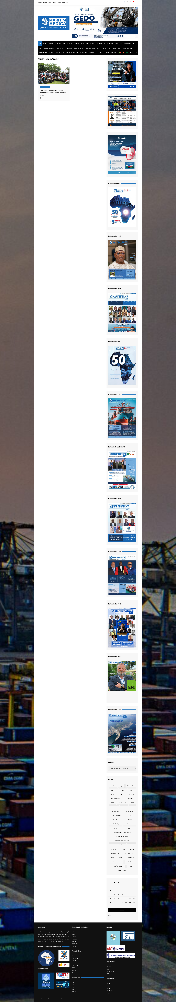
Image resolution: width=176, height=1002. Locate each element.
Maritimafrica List (43, 53)
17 (110, 898)
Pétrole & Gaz (69, 48)
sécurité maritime (115, 853)
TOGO (131, 866)
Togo (73, 972)
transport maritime (122, 870)
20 (122, 898)
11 (114, 894)
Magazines (51, 53)
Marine (40, 48)
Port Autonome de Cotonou (122, 836)
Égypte (73, 984)
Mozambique (75, 944)
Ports (131, 845)
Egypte (132, 803)
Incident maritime (112, 48)
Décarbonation (60, 48)
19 (118, 898)
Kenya (108, 986)
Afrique (121, 786)
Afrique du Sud (130, 786)
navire (129, 828)
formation (124, 807)
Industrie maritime (117, 815)
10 (110, 894)
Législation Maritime (79, 48)
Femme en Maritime (127, 48)
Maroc (115, 828)
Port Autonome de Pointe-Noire (122, 841)
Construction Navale (90, 48)
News (48, 87)
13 (122, 894)
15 (129, 894)
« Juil (109, 916)
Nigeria (73, 968)
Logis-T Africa (65, 2)
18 (114, 898)
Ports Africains (114, 849)
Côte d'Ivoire (131, 794)
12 (118, 894)
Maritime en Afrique (115, 824)
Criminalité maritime (100, 43)
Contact (107, 53)
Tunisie (73, 994)
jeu (131, 815)
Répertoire (91, 53)
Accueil (44, 43)
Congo (121, 794)
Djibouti (108, 983)
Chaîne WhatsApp (52, 2)
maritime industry (129, 824)
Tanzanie (109, 993)
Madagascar (75, 939)
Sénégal (112, 858)
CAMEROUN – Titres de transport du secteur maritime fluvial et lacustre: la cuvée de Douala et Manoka (53, 92)
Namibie (74, 946)
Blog (64, 43)
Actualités (51, 43)
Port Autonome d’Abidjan (117, 845)
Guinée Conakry (129, 811)
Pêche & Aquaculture (129, 43)
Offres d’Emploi (83, 53)
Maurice (74, 941)
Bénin (123, 790)
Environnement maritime (49, 48)
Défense (77, 43)
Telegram (59, 2)
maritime (130, 820)
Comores (74, 937)
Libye (73, 987)
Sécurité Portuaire (129, 853)
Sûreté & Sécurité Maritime (87, 43)
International (58, 43)
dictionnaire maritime (116, 798)
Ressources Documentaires (72, 53)
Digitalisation (70, 43)
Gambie (74, 961)
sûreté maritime (130, 858)
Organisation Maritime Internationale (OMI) (122, 832)
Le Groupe (99, 53)
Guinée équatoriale (111, 971)
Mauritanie (74, 992)
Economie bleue (118, 43)
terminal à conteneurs (117, 866)
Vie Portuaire (110, 43)
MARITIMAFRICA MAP (42, 2)
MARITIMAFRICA (116, 820)
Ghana (73, 963)
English (131, 53)
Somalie (108, 988)
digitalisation (130, 798)
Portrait (119, 48)
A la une (113, 790)
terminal (130, 862)
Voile (98, 48)
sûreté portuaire (116, 862)
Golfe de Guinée (115, 811)
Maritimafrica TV (60, 53)
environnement (114, 807)
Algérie (73, 982)
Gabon (132, 807)
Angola (73, 934)
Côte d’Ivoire (75, 958)
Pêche (123, 849)
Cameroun (43, 87)
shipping (132, 849)
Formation (103, 48)
